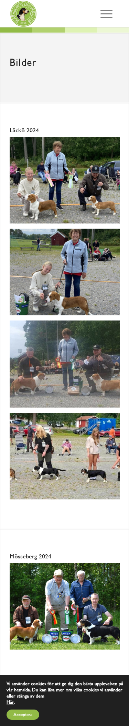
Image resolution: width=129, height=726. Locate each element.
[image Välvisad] (67, 274)
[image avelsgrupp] (67, 459)
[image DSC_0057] (67, 609)
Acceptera (22, 714)
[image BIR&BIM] (67, 366)
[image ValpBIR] (67, 183)
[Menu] (106, 13)
